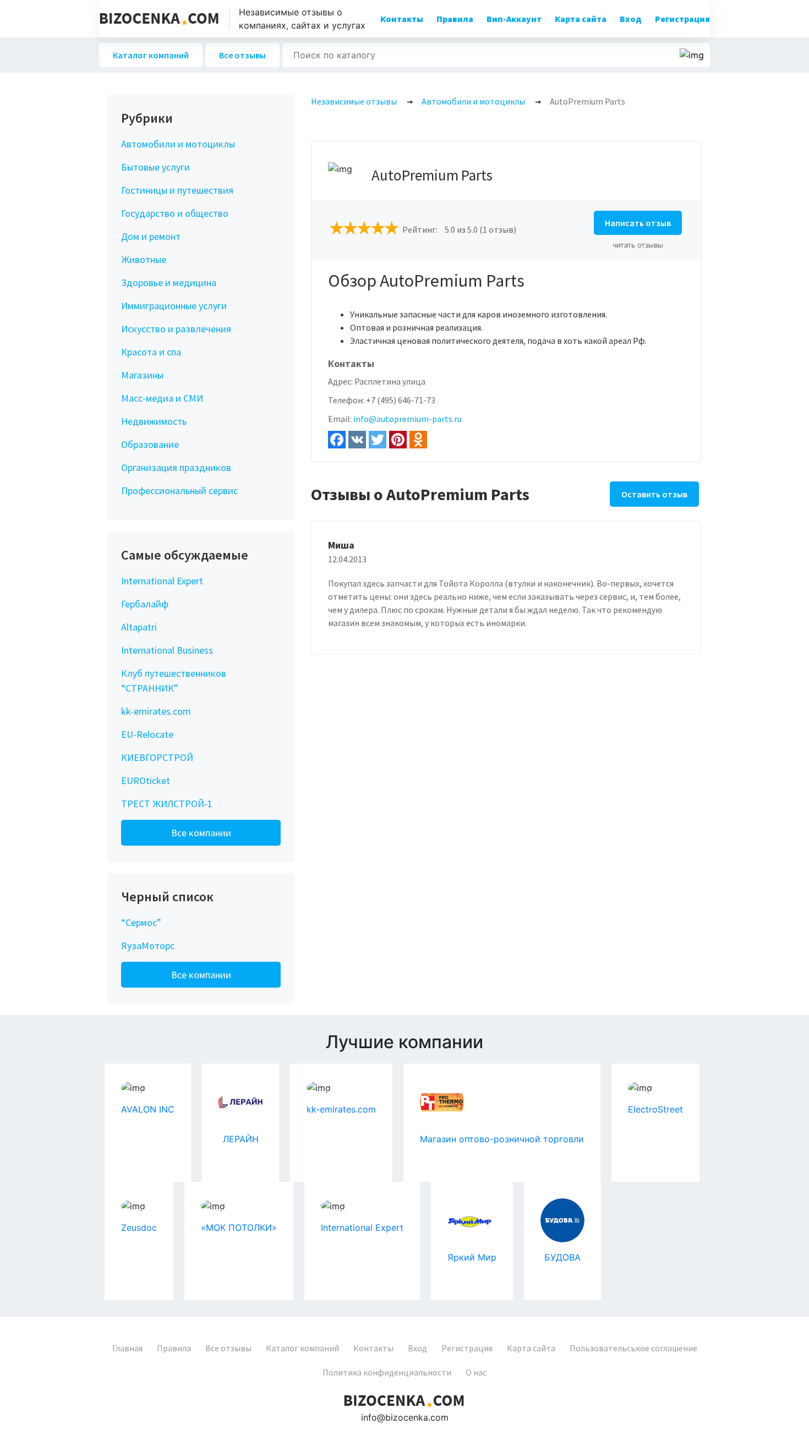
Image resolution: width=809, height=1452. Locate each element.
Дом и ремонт (151, 236)
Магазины (142, 375)
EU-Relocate (147, 734)
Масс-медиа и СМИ (162, 398)
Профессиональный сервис (179, 490)
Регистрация (682, 18)
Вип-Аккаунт (514, 18)
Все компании (201, 832)
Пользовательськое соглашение (633, 1348)
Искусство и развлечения (176, 328)
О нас (476, 1372)
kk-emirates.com (156, 711)
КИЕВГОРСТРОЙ (157, 757)
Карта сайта (580, 18)
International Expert (162, 580)
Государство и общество (174, 213)
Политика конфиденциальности (386, 1372)
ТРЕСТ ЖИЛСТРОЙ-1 (166, 803)
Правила (454, 18)
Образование (150, 444)
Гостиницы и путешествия (177, 190)
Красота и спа (151, 352)
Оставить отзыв (654, 494)
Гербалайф (144, 604)
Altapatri (139, 627)
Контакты (401, 18)
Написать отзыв (638, 222)
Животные (143, 259)
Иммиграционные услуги (174, 305)
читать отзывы (638, 245)
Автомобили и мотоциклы (178, 144)
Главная (127, 1348)
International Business (167, 650)
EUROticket (145, 780)
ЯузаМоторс (147, 945)
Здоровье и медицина (168, 282)
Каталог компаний (151, 55)
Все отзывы (242, 55)
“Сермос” (141, 922)
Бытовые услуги (155, 167)
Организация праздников (176, 467)
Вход (631, 18)
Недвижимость (154, 421)
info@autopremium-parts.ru (407, 418)
